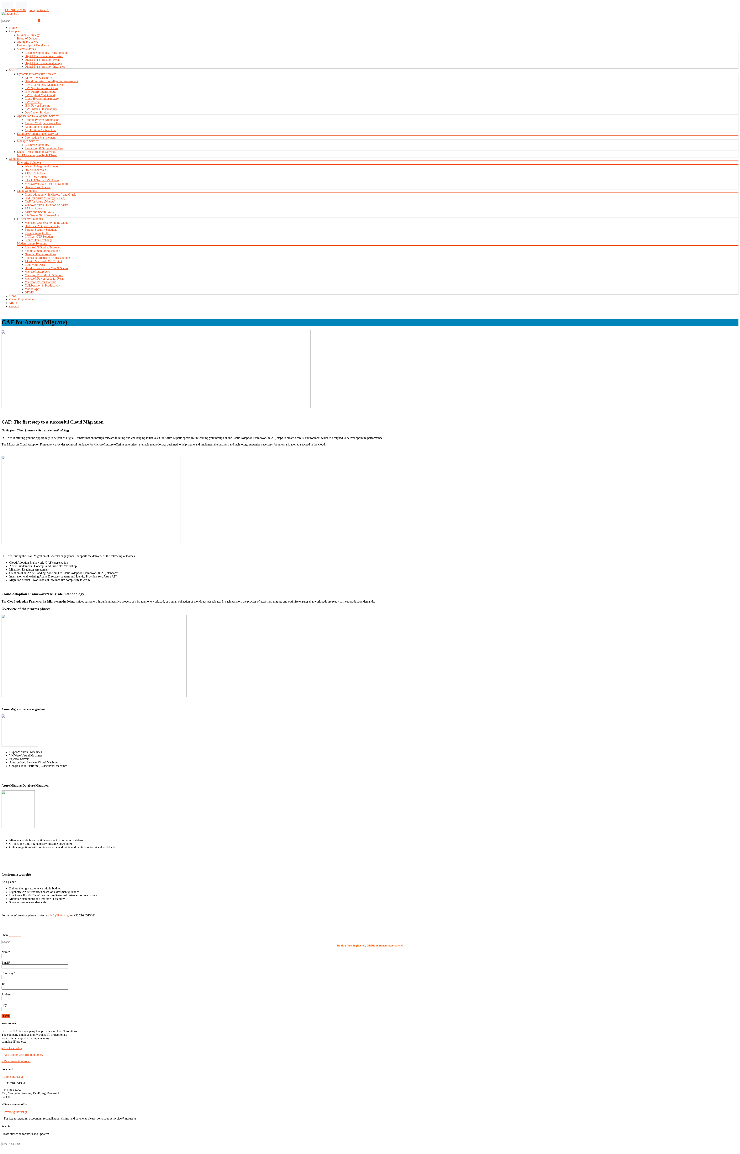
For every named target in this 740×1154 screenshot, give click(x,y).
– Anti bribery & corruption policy (23, 1054)
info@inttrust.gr (39, 10)
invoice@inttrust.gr (15, 1112)
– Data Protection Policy (16, 1061)
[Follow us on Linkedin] (7, 5)
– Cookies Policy (12, 1048)
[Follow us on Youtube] (21, 5)
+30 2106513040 (15, 10)
